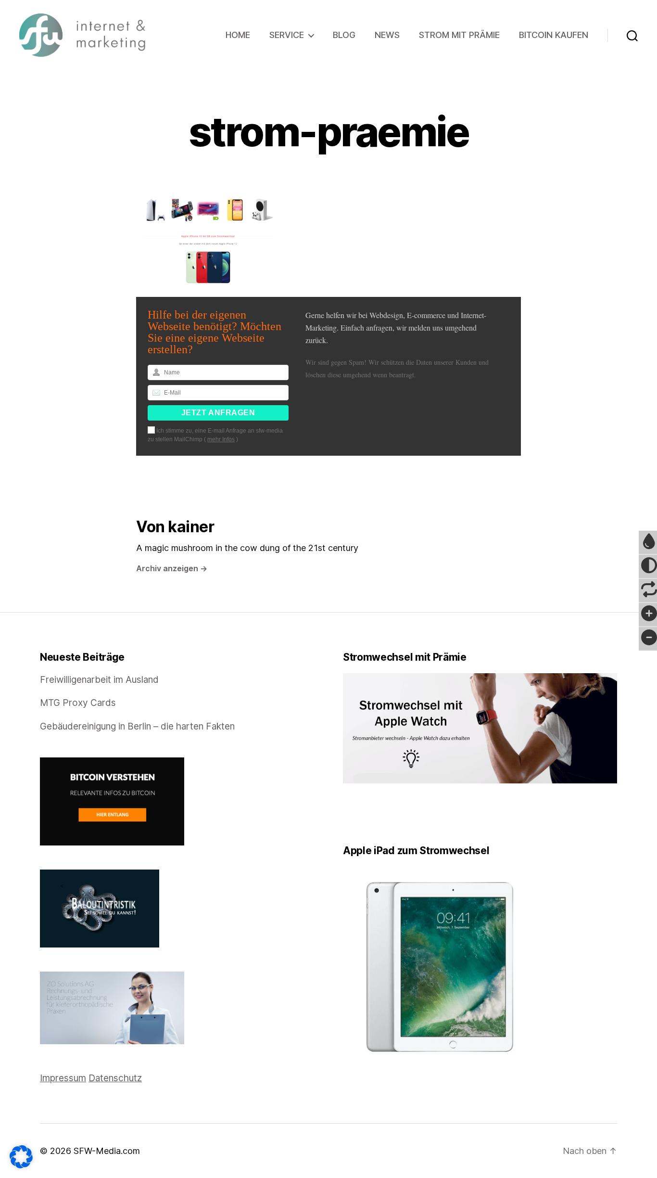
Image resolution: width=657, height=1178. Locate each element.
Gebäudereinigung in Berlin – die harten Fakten (137, 726)
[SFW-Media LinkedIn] (359, 813)
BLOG (344, 35)
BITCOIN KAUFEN (553, 35)
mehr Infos (221, 439)
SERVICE (286, 35)
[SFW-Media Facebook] (346, 813)
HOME (238, 35)
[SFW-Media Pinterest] (373, 813)
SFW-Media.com (107, 1151)
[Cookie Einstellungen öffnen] (21, 1156)
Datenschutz (115, 1078)
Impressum (63, 1078)
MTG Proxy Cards (78, 702)
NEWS (387, 35)
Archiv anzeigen (171, 568)
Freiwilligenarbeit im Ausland (99, 679)
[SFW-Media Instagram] (366, 813)
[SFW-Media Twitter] (353, 813)
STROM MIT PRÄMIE (459, 35)
